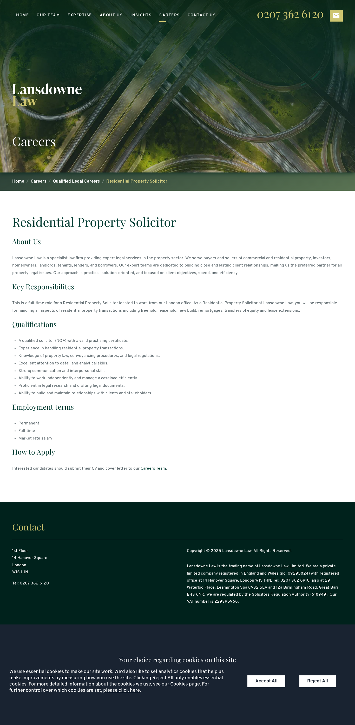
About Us (111, 15)
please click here (121, 690)
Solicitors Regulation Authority (280, 595)
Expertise (80, 15)
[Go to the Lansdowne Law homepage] (177, 95)
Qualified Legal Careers (76, 181)
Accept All (266, 681)
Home (22, 15)
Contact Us (202, 15)
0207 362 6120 (290, 14)
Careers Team (153, 469)
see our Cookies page (176, 684)
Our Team (48, 15)
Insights (141, 15)
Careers (169, 15)
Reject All (317, 681)
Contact (28, 527)
